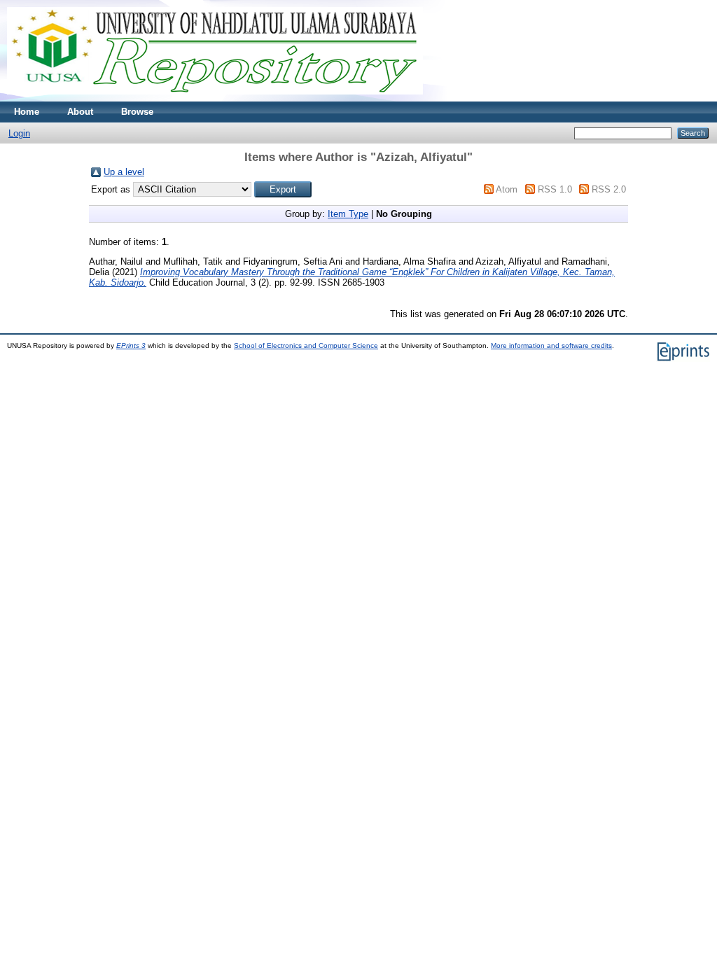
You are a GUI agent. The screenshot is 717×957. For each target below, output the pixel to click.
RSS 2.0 (609, 189)
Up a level (124, 172)
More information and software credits (551, 345)
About (80, 111)
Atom (506, 189)
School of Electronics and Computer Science (306, 345)
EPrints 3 (131, 345)
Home (26, 111)
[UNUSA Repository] (215, 98)
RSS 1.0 (555, 189)
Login (19, 133)
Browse (137, 111)
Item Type (348, 214)
